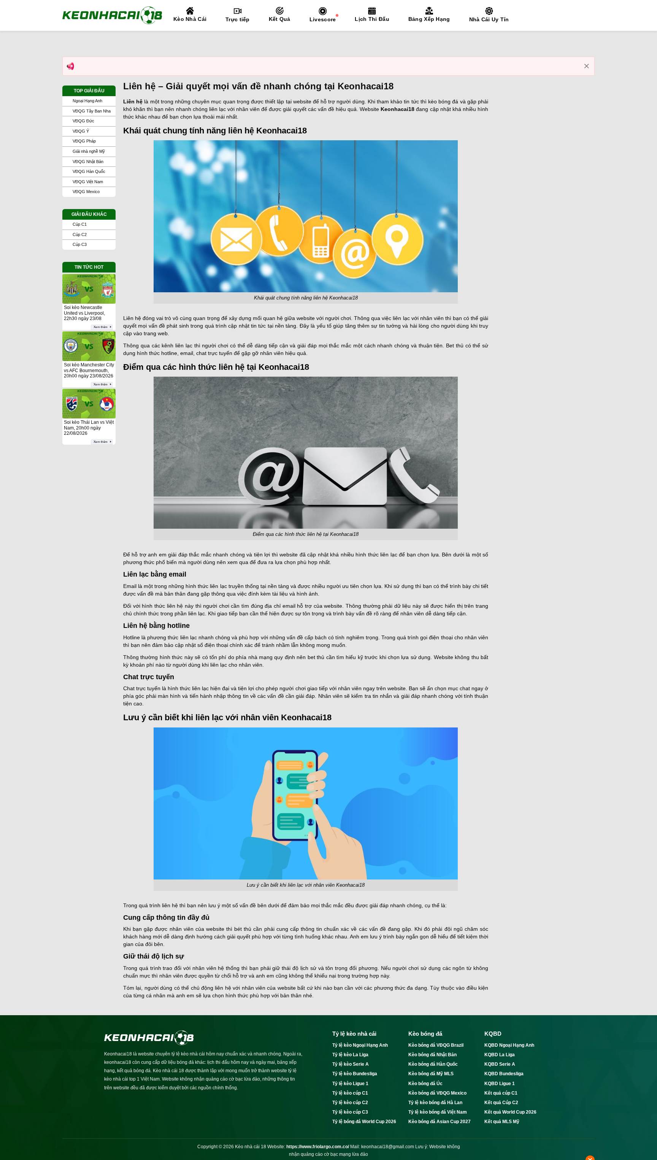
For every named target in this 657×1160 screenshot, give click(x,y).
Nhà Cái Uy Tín (489, 19)
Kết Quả (279, 19)
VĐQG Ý (81, 131)
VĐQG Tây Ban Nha (92, 111)
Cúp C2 (80, 234)
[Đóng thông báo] (586, 66)
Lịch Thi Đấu (372, 19)
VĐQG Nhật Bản (88, 161)
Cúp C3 (80, 244)
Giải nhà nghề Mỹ (89, 151)
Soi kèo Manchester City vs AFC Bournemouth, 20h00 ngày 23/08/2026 (89, 370)
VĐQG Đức (83, 121)
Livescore (322, 19)
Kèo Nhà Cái (189, 19)
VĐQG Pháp (84, 141)
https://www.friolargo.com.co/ (317, 1146)
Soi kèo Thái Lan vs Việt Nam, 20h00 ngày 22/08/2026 (89, 428)
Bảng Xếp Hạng (429, 19)
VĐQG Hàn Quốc (89, 171)
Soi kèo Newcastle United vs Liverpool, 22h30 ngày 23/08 (84, 313)
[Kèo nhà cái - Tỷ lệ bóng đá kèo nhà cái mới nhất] (112, 15)
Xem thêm (101, 327)
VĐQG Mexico (86, 191)
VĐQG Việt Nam (88, 181)
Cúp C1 (80, 224)
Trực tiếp (237, 19)
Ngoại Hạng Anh (87, 100)
